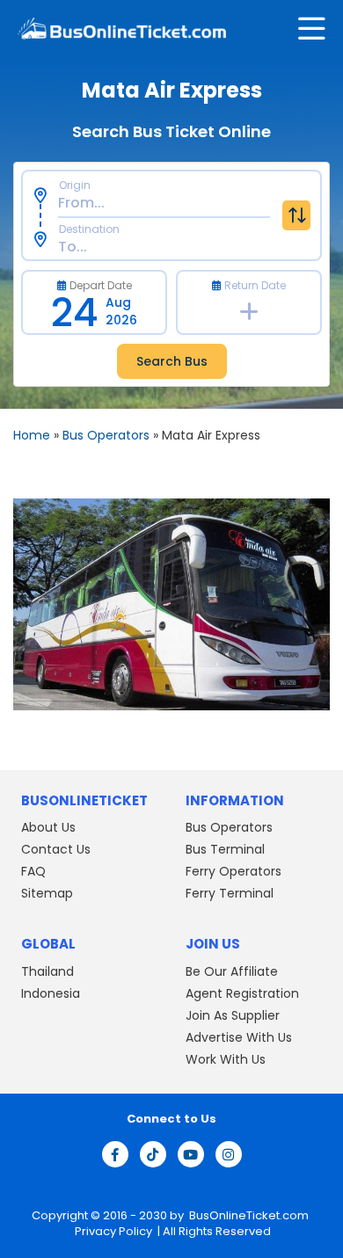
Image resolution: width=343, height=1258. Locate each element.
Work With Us (226, 1059)
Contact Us (56, 849)
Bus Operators (106, 435)
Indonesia (50, 993)
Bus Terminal (225, 849)
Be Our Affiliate (232, 971)
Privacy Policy (112, 1231)
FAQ (33, 871)
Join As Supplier (233, 1015)
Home (31, 435)
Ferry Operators (233, 871)
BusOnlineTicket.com (248, 1215)
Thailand (47, 971)
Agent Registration (242, 993)
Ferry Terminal (230, 893)
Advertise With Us (239, 1037)
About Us (48, 827)
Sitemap (47, 893)
